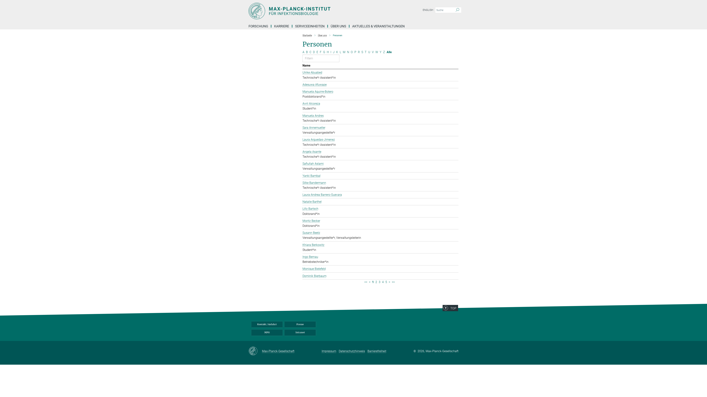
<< (365, 282)
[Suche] (457, 10)
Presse (300, 324)
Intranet (300, 332)
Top (453, 308)
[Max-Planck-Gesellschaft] (255, 351)
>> (393, 282)
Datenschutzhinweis (352, 351)
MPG (267, 332)
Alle (389, 52)
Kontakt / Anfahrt (267, 324)
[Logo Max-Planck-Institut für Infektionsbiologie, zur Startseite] (318, 11)
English (428, 9)
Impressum (329, 351)
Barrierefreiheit (376, 351)
